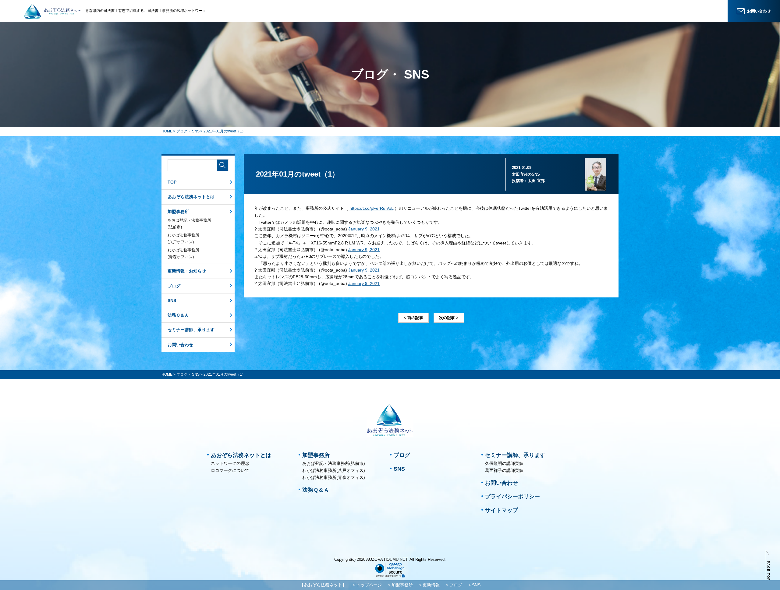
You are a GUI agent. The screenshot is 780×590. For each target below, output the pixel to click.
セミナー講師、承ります (191, 329)
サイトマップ (501, 510)
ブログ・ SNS (188, 131)
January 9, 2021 (364, 229)
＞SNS (474, 584)
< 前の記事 (413, 317)
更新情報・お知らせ (187, 271)
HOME (166, 131)
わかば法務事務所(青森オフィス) (183, 253)
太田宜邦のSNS (526, 174)
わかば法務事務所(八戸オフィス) (183, 238)
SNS (172, 300)
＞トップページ (367, 584)
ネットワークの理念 (230, 463)
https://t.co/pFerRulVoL (371, 208)
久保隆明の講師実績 (504, 463)
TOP (172, 182)
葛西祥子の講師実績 (504, 470)
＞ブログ (453, 584)
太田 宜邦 (536, 180)
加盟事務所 (178, 211)
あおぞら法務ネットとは (191, 196)
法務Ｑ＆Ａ (178, 315)
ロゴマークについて (230, 470)
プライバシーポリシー (512, 496)
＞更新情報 (429, 584)
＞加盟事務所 (400, 584)
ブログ (174, 285)
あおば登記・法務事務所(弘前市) (189, 223)
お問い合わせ (180, 344)
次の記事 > (449, 317)
